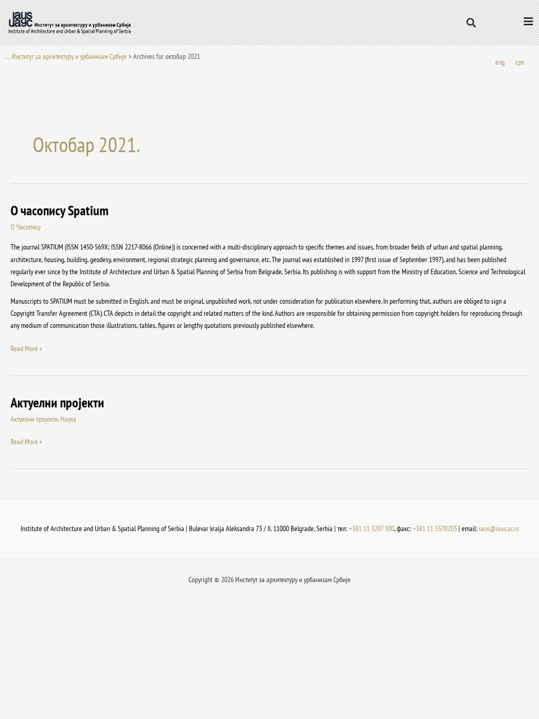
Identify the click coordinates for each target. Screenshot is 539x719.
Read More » (26, 348)
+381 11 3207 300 (371, 528)
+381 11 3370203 (435, 528)
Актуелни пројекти (57, 402)
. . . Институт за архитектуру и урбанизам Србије (66, 56)
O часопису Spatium (59, 210)
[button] (471, 22)
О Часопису (26, 227)
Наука (68, 419)
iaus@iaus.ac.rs (499, 528)
